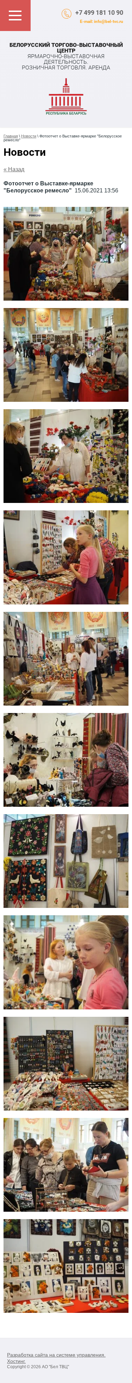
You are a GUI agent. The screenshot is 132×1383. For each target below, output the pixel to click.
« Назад (14, 169)
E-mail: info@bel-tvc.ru (101, 21)
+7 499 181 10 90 (99, 12)
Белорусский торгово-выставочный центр (66, 48)
